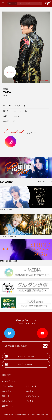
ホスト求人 (6, 391)
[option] (26, 47)
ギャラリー (30, 401)
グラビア (29, 381)
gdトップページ (8, 381)
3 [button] (46, 81)
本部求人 (29, 391)
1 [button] (39, 81)
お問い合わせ (7, 401)
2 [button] (42, 81)
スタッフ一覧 (31, 386)
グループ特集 (7, 386)
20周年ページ (7, 406)
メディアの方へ (32, 396)
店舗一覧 (5, 396)
